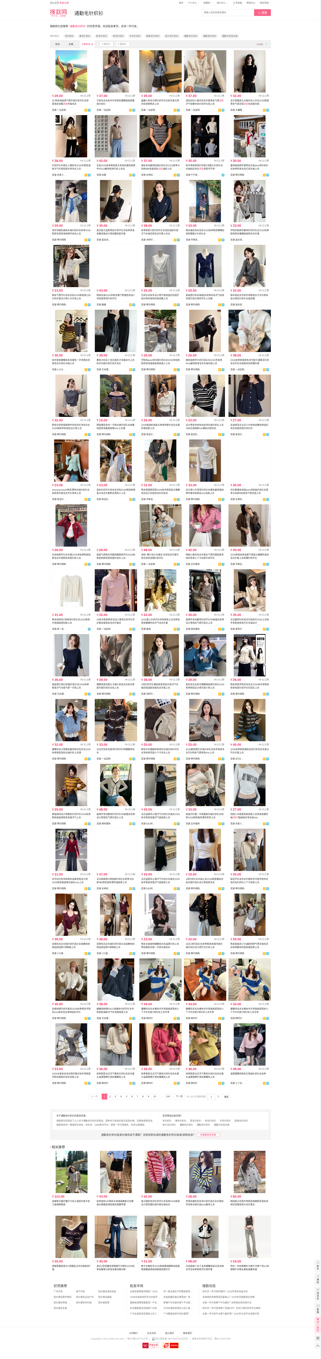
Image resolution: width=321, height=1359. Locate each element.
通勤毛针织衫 (190, 36)
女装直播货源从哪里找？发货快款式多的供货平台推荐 (178, 1297)
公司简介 (133, 1333)
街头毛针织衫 (172, 36)
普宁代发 (80, 1291)
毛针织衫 (69, 36)
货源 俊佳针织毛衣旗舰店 (148, 434)
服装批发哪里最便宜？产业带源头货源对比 (145, 1302)
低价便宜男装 (60, 1302)
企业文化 (151, 1333)
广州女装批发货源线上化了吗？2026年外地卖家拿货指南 (145, 1313)
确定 (226, 1097)
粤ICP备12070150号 (137, 1338)
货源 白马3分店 (237, 759)
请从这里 (59, 3)
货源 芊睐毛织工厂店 (193, 240)
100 (168, 1096)
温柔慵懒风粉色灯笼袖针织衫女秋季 (248, 1073)
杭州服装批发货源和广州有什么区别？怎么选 (145, 1308)
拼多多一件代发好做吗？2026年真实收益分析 (225, 1291)
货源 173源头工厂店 (59, 953)
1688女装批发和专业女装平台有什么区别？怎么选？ (145, 1297)
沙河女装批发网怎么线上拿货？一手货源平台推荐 (178, 1308)
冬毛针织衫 (135, 36)
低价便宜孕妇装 (84, 1302)
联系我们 (187, 1333)
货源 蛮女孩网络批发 (104, 240)
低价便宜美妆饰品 (107, 1291)
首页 (181, 3)
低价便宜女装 (60, 1308)
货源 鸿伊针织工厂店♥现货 (148, 240)
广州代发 (58, 1291)
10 (154, 1096)
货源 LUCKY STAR (59, 369)
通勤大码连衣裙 (230, 36)
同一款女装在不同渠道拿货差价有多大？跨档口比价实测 (178, 1291)
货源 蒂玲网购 (237, 175)
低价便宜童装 (105, 1297)
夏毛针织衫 (101, 36)
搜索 (262, 12)
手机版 (237, 3)
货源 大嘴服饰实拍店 (237, 110)
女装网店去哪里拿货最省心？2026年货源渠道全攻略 (228, 1297)
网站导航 (264, 3)
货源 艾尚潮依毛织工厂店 (104, 369)
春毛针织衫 (84, 36)
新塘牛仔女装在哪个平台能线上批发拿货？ (178, 1302)
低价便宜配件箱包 (63, 1297)
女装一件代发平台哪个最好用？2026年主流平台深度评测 (230, 1313)
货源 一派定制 (59, 110)
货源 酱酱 (101, 304)
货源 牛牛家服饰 (193, 175)
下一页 (179, 1096)
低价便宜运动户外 (85, 1297)
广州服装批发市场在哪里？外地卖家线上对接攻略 (178, 1313)
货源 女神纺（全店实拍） (148, 175)
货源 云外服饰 (193, 564)
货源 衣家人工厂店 (59, 175)
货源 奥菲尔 (236, 629)
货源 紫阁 (146, 629)
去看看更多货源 (208, 1135)
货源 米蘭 (101, 175)
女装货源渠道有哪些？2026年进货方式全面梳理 (145, 1291)
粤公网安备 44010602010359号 (171, 1338)
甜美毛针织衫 (153, 36)
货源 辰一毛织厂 (59, 629)
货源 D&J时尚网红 (148, 823)
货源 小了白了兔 (237, 1083)
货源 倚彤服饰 (193, 629)
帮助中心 (251, 3)
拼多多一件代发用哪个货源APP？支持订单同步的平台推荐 (231, 1308)
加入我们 (169, 1333)
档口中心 (221, 3)
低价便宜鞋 (103, 1302)
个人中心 (192, 3)
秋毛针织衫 (118, 36)
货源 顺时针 (147, 1018)
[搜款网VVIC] (58, 13)
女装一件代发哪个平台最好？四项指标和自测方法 (227, 1302)
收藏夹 (207, 3)
